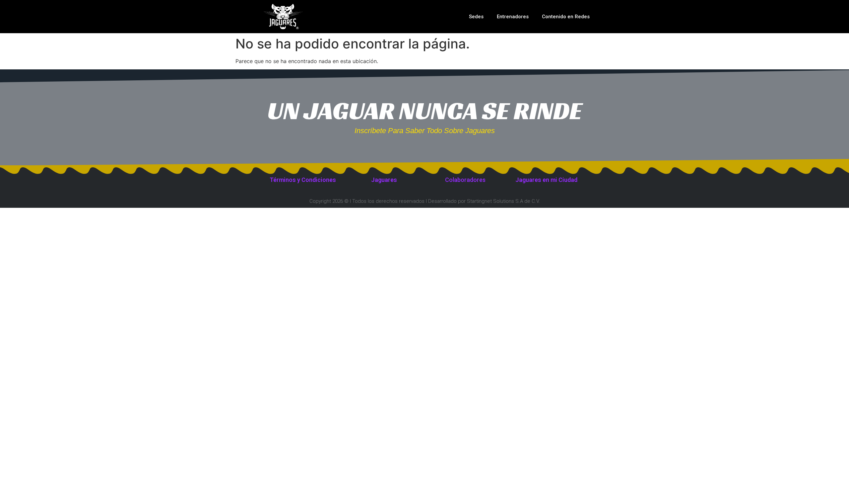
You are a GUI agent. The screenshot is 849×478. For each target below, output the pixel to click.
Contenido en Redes (566, 17)
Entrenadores (513, 17)
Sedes (476, 17)
